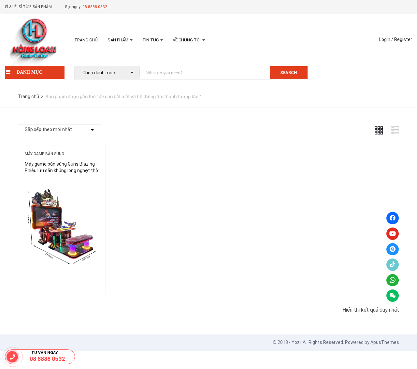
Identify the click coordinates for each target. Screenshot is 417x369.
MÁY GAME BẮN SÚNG (44, 154)
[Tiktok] (392, 265)
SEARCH (288, 72)
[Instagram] (392, 249)
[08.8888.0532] (12, 356)
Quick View (62, 265)
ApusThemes (384, 342)
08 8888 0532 (47, 358)
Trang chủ (86, 39)
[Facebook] (392, 218)
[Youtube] (392, 234)
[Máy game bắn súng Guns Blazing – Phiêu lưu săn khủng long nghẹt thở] (62, 185)
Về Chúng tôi (187, 39)
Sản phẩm (118, 39)
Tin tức (151, 39)
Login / (386, 39)
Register (403, 39)
